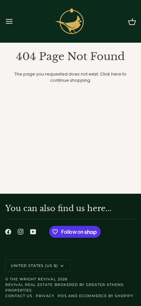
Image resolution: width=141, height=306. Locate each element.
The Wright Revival (33, 279)
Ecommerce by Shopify (106, 296)
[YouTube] (33, 232)
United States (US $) (34, 265)
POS (62, 296)
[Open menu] (15, 21)
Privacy (45, 296)
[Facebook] (8, 232)
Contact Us (18, 296)
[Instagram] (21, 232)
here (116, 74)
